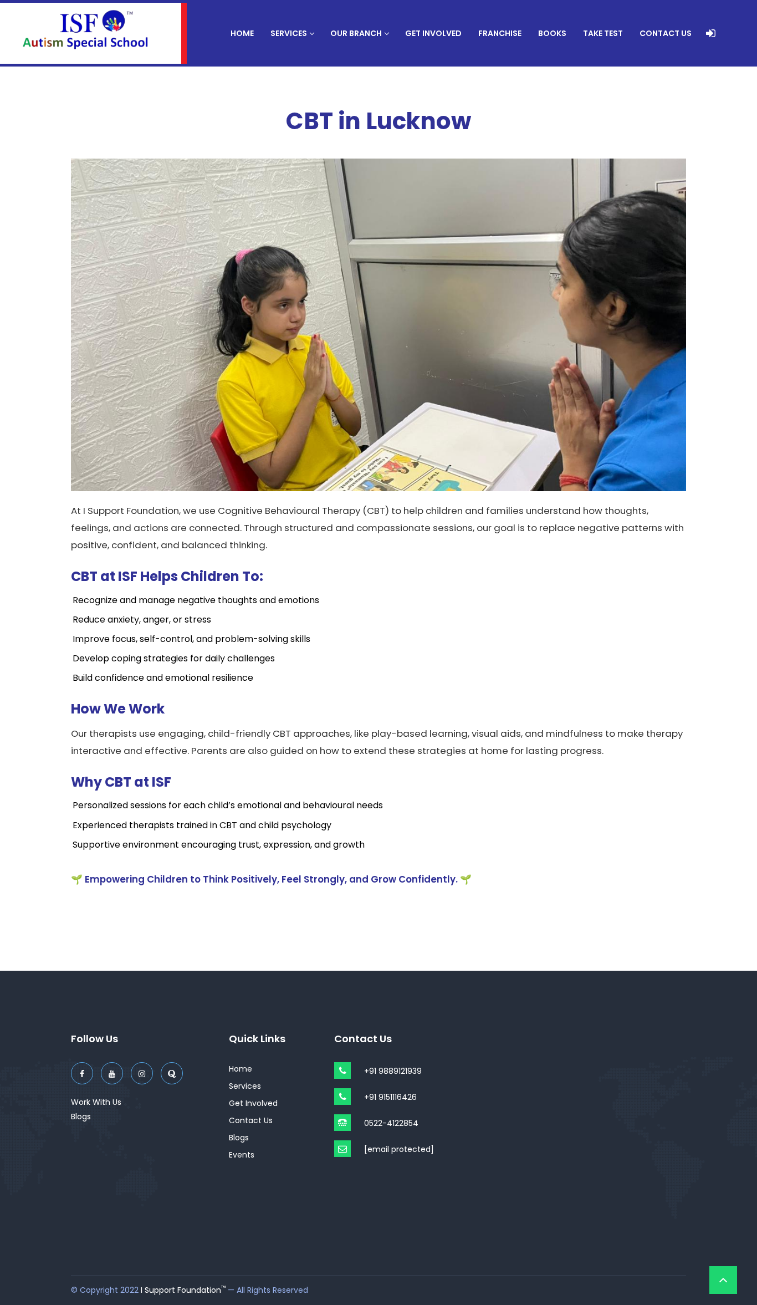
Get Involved (433, 33)
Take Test (603, 33)
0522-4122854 (391, 1123)
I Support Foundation (183, 1290)
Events (241, 1154)
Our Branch (356, 33)
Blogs (81, 1116)
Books (552, 33)
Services (288, 33)
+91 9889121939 (393, 1071)
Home (242, 33)
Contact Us (666, 33)
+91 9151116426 (390, 1097)
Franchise (499, 33)
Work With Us (96, 1102)
